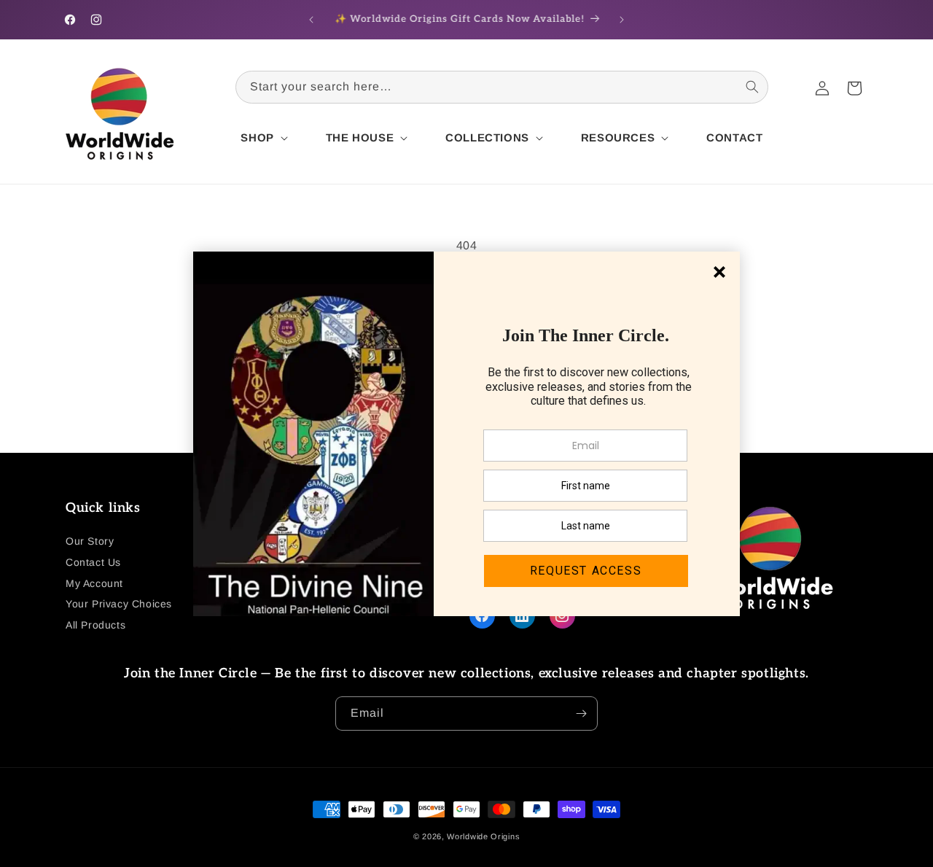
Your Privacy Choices (119, 604)
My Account (94, 583)
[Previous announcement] (311, 20)
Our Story (90, 541)
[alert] (466, 434)
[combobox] (501, 87)
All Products (95, 625)
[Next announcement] (622, 20)
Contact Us (93, 562)
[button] (262, 138)
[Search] (752, 87)
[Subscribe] (581, 713)
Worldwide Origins (483, 836)
